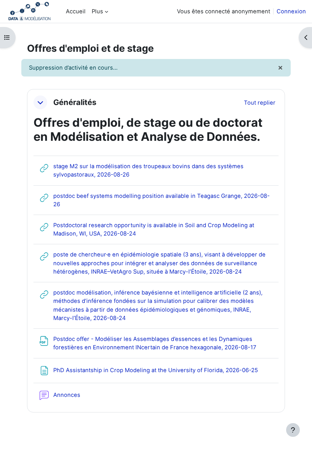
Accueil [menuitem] (76, 11)
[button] (40, 102)
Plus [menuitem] (97, 11)
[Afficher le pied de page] (293, 430)
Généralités (74, 102)
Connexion (291, 11)
